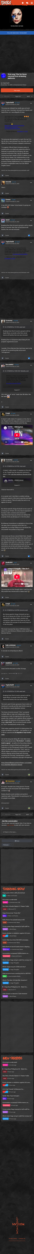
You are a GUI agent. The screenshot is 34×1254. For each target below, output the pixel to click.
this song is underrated (9, 899)
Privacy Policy (13, 1238)
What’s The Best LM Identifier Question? (14, 980)
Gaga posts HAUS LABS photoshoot (13, 893)
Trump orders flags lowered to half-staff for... (16, 926)
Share (17, 841)
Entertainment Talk (15, 902)
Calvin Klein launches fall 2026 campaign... (15, 940)
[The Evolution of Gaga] (17, 18)
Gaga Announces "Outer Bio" (11, 913)
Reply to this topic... (10, 832)
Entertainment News (20, 85)
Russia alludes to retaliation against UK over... (16, 933)
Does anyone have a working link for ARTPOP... (17, 973)
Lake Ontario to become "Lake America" (14, 993)
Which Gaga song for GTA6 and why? (14, 966)
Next (28, 96)
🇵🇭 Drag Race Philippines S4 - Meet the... (15, 987)
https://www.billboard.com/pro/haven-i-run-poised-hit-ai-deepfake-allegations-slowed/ (16, 763)
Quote (7, 175)
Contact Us (22, 1238)
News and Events (12, 895)
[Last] (32, 96)
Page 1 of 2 (18, 96)
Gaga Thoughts (14, 963)
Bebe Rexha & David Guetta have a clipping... (16, 946)
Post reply (17, 90)
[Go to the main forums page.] (27, 2)
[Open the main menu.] (31, 2)
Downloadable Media (14, 976)
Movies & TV (12, 909)
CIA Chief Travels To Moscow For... (13, 1089)
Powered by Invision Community (17, 1240)
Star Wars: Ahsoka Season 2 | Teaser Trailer (15, 906)
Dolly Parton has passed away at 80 (13, 919)
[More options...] (31, 103)
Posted (12, 104)
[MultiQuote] (2, 175)
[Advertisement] (17, 52)
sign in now (10, 825)
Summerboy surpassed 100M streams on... (15, 953)
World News (13, 929)
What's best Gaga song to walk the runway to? (16, 960)
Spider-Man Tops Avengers (10, 1095)
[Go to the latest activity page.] (22, 2)
